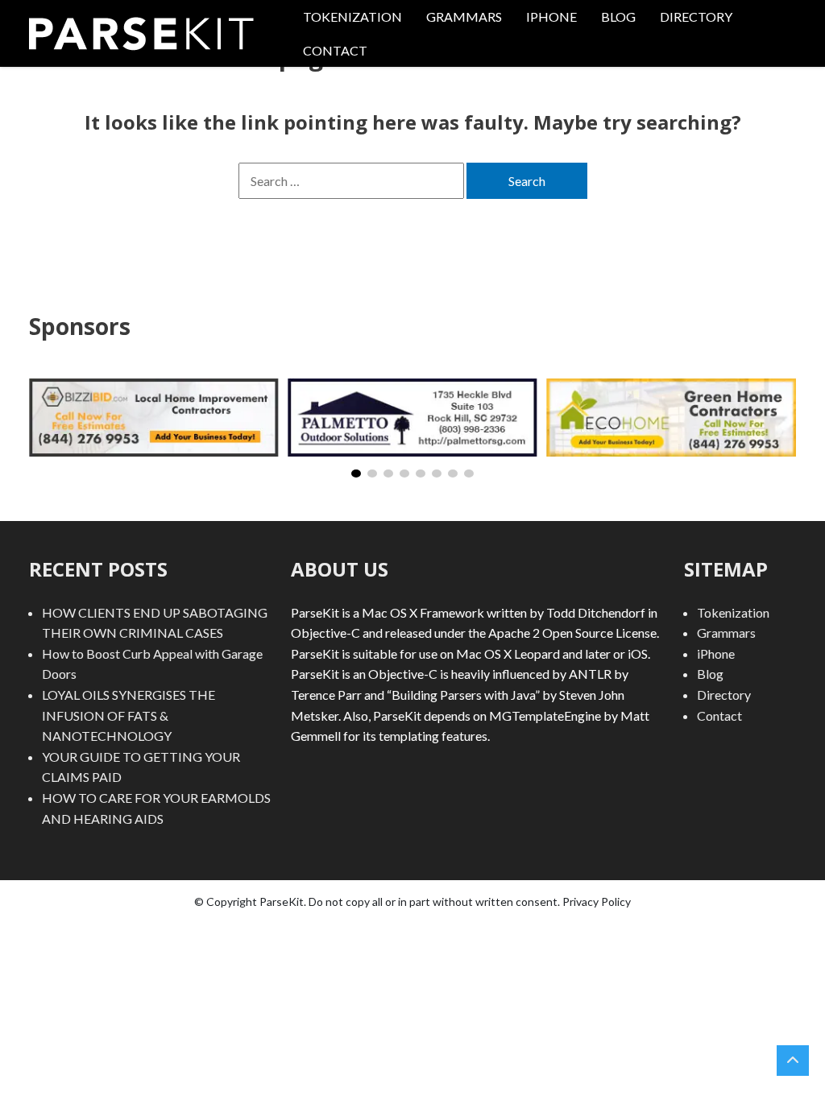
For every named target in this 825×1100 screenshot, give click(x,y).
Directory (696, 16)
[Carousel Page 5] (420, 473)
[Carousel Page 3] (388, 473)
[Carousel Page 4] (404, 473)
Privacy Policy (596, 901)
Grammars (464, 16)
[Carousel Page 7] (453, 473)
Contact (335, 50)
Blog (618, 16)
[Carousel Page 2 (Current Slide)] (372, 473)
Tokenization (352, 16)
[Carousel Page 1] (356, 473)
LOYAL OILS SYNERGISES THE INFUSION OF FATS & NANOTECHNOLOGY (128, 715)
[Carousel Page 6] (437, 473)
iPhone (551, 16)
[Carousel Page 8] (469, 473)
